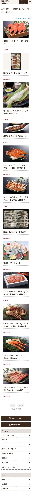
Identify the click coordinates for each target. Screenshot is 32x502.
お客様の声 (5, 488)
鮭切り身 (4, 440)
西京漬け (4, 458)
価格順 (24, 18)
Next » (21, 405)
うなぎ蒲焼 (5, 462)
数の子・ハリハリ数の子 (9, 449)
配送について (5, 479)
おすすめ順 (18, 18)
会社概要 (4, 484)
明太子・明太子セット (8, 453)
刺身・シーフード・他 (8, 467)
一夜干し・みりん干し (8, 435)
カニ (3, 444)
